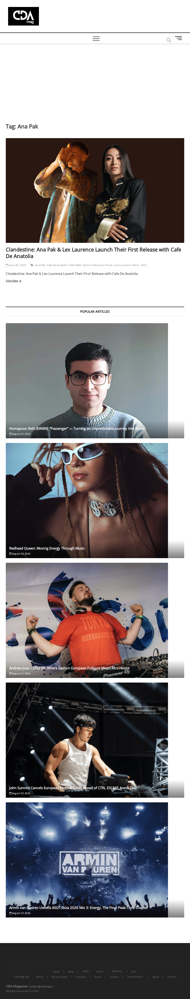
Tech (144, 265)
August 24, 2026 (21, 553)
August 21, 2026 (21, 673)
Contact (172, 976)
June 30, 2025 (17, 265)
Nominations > (135, 976)
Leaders (114, 976)
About (155, 976)
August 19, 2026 (21, 912)
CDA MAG (75, 265)
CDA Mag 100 (21, 976)
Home (56, 971)
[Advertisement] (95, 78)
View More (19, 281)
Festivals (81, 976)
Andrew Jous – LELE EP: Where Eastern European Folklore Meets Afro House (69, 668)
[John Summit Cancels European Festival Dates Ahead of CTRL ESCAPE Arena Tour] (95, 740)
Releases (117, 971)
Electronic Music (102, 265)
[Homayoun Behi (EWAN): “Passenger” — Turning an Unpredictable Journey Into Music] (95, 380)
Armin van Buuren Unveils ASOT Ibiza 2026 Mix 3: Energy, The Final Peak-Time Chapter (78, 907)
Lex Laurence (122, 265)
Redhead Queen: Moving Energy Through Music (47, 548)
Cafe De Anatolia (57, 265)
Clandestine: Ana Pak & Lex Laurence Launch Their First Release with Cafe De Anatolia (93, 252)
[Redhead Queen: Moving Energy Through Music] (95, 500)
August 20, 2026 (21, 793)
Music (136, 265)
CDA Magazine (16, 986)
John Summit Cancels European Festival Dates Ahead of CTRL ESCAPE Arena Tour (73, 787)
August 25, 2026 (21, 433)
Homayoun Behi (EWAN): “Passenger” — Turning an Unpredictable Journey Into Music (77, 428)
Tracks (97, 976)
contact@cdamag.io (41, 986)
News (71, 971)
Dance (87, 265)
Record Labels (59, 976)
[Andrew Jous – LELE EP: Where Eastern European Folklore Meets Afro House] (95, 620)
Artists (100, 971)
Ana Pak (40, 265)
